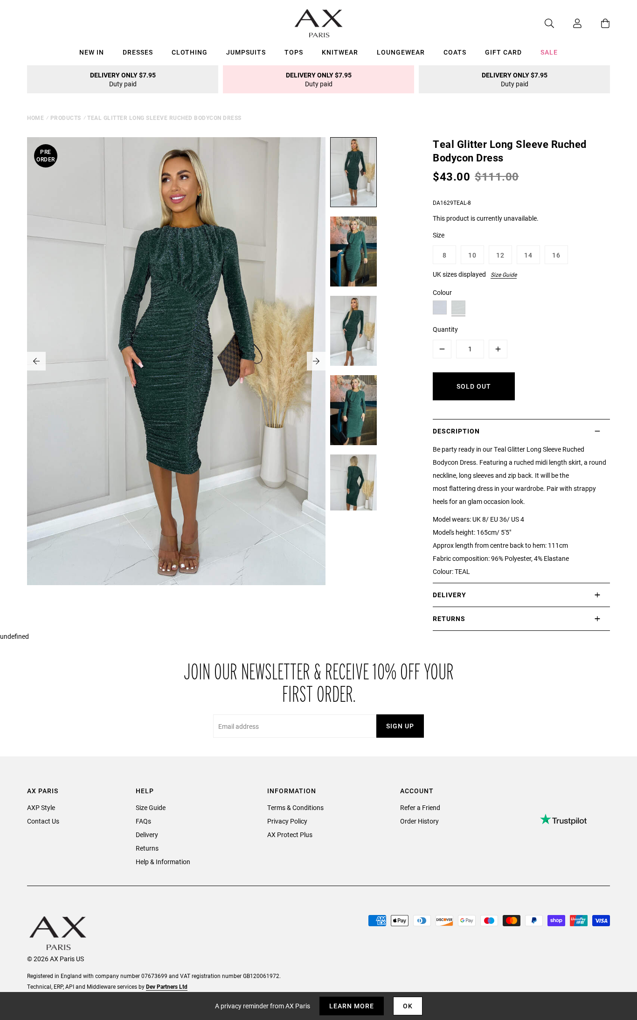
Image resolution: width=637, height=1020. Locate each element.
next (316, 361)
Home (35, 117)
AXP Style (41, 807)
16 (556, 255)
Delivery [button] (449, 594)
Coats (454, 52)
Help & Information (163, 861)
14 (528, 255)
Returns (147, 848)
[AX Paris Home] (319, 23)
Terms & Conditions (295, 807)
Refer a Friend (420, 807)
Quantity (445, 329)
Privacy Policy (287, 821)
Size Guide (504, 274)
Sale (549, 52)
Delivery (147, 834)
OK (408, 1005)
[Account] (568, 23)
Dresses (138, 52)
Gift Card (503, 52)
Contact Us (43, 821)
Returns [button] (449, 618)
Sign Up (400, 725)
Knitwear (340, 52)
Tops (293, 52)
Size (438, 235)
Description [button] (456, 430)
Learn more (351, 1005)
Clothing (190, 52)
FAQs (143, 821)
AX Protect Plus (289, 834)
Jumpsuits (246, 52)
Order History (419, 821)
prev (36, 361)
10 (472, 255)
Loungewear (401, 52)
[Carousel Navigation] (176, 361)
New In (91, 52)
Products (65, 117)
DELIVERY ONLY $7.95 (123, 79)
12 (500, 255)
